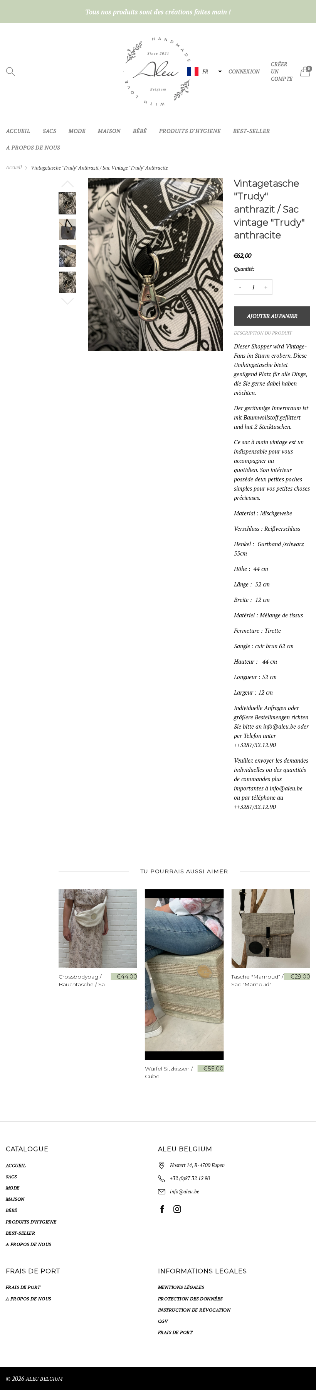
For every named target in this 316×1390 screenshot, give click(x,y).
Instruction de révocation (194, 1310)
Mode (77, 130)
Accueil (18, 130)
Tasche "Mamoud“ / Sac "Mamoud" (171, 980)
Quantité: (244, 268)
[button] (203, 71)
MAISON (109, 130)
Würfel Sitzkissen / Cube (82, 1072)
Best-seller (251, 130)
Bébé (140, 130)
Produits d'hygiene (190, 130)
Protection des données (190, 1299)
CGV (163, 1321)
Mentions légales (181, 1287)
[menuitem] (18, 131)
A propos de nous (33, 147)
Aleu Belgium (44, 1378)
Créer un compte (281, 71)
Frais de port (23, 1287)
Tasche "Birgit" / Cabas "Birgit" (251, 980)
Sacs (49, 130)
